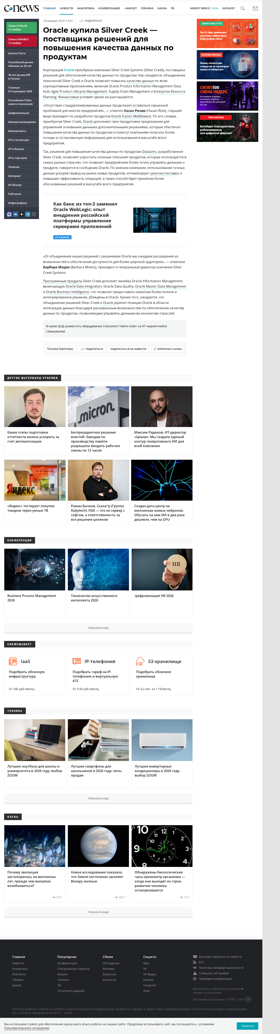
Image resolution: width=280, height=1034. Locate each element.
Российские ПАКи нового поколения (20, 102)
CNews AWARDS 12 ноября (18, 41)
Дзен (146, 991)
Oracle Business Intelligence (67, 292)
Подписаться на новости (128, 349)
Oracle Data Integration (84, 286)
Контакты (109, 980)
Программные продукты (62, 281)
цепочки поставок (164, 173)
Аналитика (85, 8)
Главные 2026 (20, 89)
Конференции (67, 963)
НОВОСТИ (66, 8)
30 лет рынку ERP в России (19, 76)
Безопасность (17, 131)
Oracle (69, 70)
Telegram (149, 985)
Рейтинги (14, 194)
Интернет (14, 176)
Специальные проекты (73, 969)
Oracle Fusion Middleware (131, 116)
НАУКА (162, 8)
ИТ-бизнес (15, 185)
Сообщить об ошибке (214, 973)
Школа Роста (17, 53)
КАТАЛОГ (228, 8)
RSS (201, 962)
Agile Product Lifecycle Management (79, 91)
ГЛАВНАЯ (49, 8)
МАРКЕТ (131, 8)
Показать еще (98, 628)
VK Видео (149, 974)
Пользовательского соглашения (26, 1028)
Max (146, 963)
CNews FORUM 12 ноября (17, 27)
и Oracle (106, 302)
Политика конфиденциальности (221, 968)
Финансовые (68, 97)
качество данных (140, 81)
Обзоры (17, 980)
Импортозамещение (22, 122)
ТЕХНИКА (147, 8)
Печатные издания (70, 991)
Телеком (13, 167)
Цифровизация (18, 113)
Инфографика (17, 203)
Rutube (148, 980)
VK (145, 969)
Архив (16, 985)
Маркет (62, 974)
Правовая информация (215, 979)
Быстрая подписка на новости (220, 957)
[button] (243, 8)
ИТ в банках (16, 149)
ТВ (172, 8)
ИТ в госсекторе (18, 140)
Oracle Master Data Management (160, 286)
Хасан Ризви (135, 110)
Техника (63, 980)
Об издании (111, 963)
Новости (18, 963)
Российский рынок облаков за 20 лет (20, 64)
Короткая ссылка (169, 349)
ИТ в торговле (17, 158)
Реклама (108, 969)
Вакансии (109, 974)
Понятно (247, 1026)
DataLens (149, 151)
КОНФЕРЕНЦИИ (109, 8)
